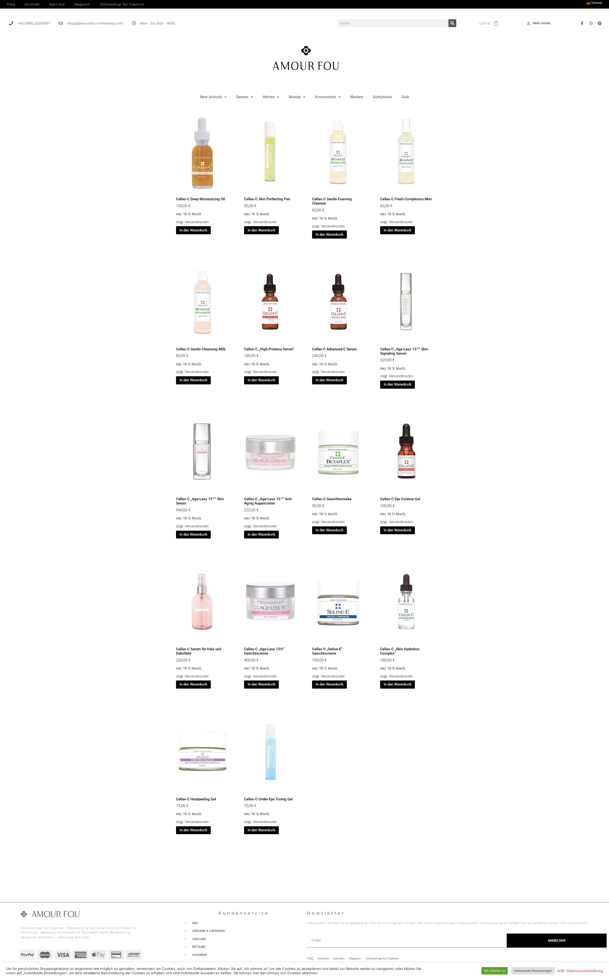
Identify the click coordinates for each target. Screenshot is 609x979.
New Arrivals (211, 97)
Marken (356, 97)
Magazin (82, 4)
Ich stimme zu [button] (494, 971)
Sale (405, 97)
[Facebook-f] (582, 23)
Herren (269, 97)
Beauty (295, 97)
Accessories (325, 97)
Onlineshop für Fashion (122, 4)
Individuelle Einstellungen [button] (533, 971)
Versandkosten (197, 222)
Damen (242, 97)
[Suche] (452, 23)
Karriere (57, 4)
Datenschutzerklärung (584, 971)
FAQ (11, 4)
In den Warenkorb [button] (193, 230)
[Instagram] (591, 23)
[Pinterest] (600, 23)
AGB (561, 971)
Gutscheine (382, 97)
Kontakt (32, 4)
